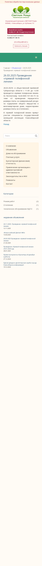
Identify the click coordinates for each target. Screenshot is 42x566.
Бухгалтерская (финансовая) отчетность (18, 162)
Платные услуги (12, 157)
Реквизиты (10, 180)
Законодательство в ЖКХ (16, 176)
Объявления (11, 149)
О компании (11, 146)
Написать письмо (21, 46)
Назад (6, 124)
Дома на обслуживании (16, 153)
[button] (36, 57)
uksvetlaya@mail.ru (21, 42)
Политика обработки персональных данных (22, 2)
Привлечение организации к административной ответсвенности (18, 170)
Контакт (9, 184)
